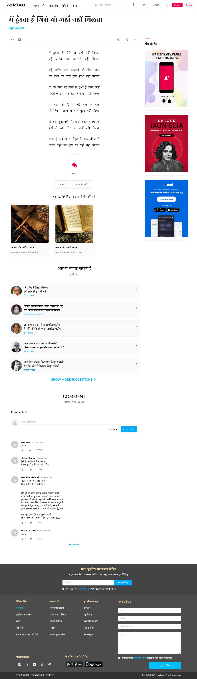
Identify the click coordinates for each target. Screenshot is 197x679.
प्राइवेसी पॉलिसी (22, 675)
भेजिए (167, 665)
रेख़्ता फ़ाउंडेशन (57, 608)
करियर (53, 628)
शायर (36, 5)
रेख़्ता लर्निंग (89, 628)
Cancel (113, 429)
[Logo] (16, 5)
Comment (129, 429)
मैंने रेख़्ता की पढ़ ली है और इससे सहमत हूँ (91, 588)
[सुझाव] (118, 39)
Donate (189, 5)
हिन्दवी (87, 608)
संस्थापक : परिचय (58, 614)
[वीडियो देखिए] (19, 39)
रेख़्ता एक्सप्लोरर (57, 634)
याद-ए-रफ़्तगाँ (81, 184)
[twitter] (27, 664)
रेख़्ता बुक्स (89, 634)
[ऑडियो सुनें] (12, 39)
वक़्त (62, 184)
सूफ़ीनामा (88, 614)
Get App (177, 5)
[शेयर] (127, 39)
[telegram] (49, 664)
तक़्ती (18, 621)
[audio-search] (133, 5)
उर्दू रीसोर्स (20, 628)
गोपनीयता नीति (84, 588)
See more (74, 544)
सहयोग (19, 608)
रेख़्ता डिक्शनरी (91, 621)
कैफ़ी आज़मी (16, 28)
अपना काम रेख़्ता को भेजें (27, 634)
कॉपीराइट (50, 675)
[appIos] (94, 664)
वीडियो (65, 5)
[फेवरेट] (135, 39)
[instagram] (41, 664)
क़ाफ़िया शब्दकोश (24, 614)
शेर (43, 5)
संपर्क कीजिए (56, 621)
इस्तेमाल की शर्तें (37, 675)
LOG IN (156, 5)
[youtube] (34, 664)
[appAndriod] (74, 664)
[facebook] (19, 664)
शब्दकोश (53, 5)
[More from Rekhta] (166, 5)
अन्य (74, 5)
